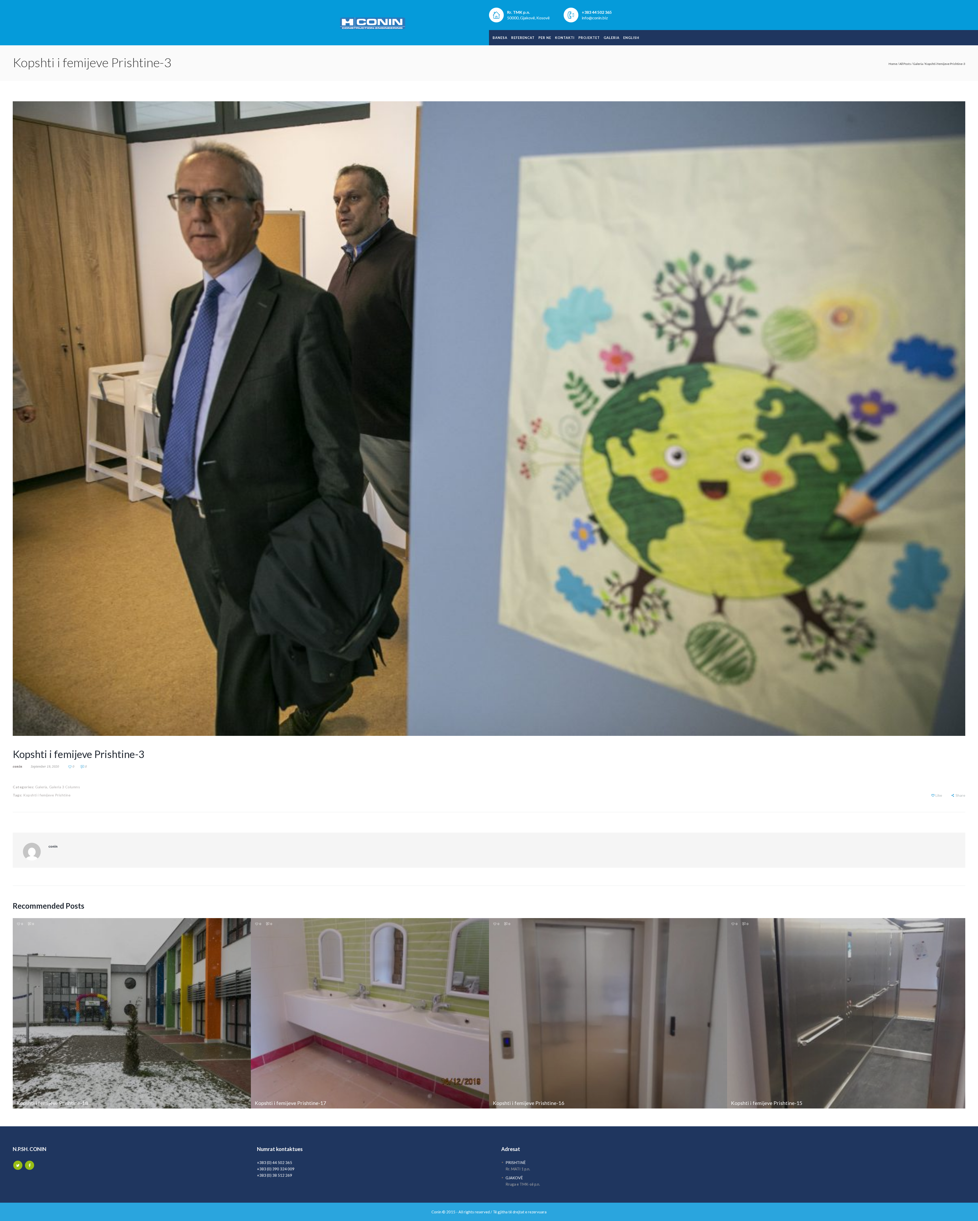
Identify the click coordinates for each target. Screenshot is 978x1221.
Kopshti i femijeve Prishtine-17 (290, 1103)
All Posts (905, 64)
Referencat (523, 38)
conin (17, 766)
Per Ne (544, 38)
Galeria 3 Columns (64, 787)
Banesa (500, 38)
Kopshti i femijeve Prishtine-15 (767, 1103)
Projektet (589, 38)
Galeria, (41, 787)
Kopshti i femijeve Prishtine (47, 795)
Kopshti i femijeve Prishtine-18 (52, 1103)
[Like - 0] (933, 795)
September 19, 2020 (45, 766)
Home (893, 64)
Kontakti (565, 38)
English (631, 38)
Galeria (611, 38)
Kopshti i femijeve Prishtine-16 (528, 1103)
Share (960, 795)
